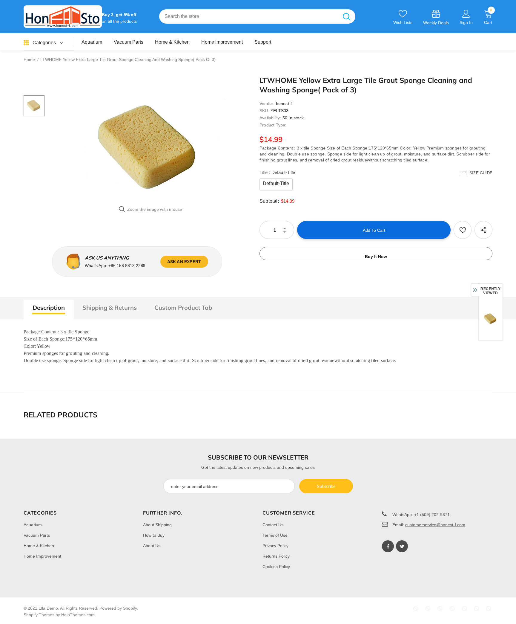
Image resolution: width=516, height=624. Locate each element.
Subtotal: (269, 201)
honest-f (284, 103)
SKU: (264, 110)
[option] (150, 149)
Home (29, 59)
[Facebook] (388, 546)
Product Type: (273, 125)
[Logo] (63, 16)
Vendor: (266, 103)
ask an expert (184, 261)
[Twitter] (402, 546)
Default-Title (276, 183)
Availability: (270, 117)
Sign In (466, 22)
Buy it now (376, 256)
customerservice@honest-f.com (435, 524)
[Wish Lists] (463, 230)
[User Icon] (466, 13)
